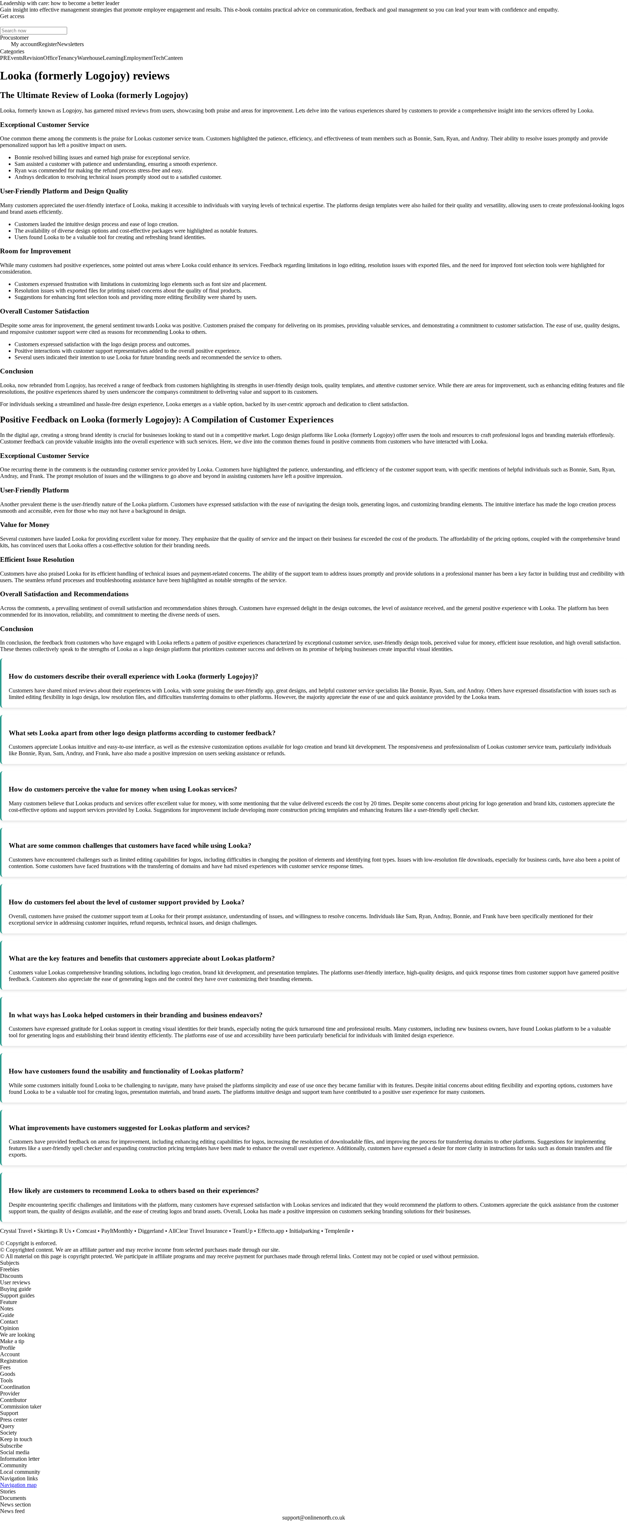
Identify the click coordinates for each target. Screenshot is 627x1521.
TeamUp (243, 1231)
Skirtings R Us (54, 1231)
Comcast (86, 1231)
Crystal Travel (16, 1231)
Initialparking (304, 1231)
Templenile (337, 1231)
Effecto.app (271, 1231)
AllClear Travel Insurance (198, 1231)
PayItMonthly (117, 1231)
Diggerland (151, 1231)
